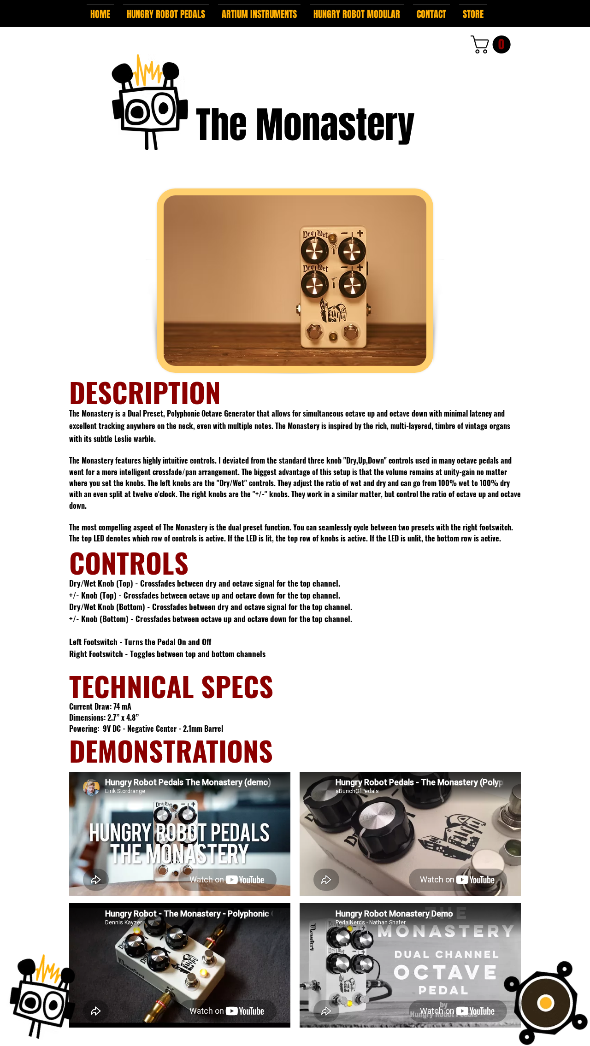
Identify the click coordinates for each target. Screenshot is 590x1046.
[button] (165, 10)
